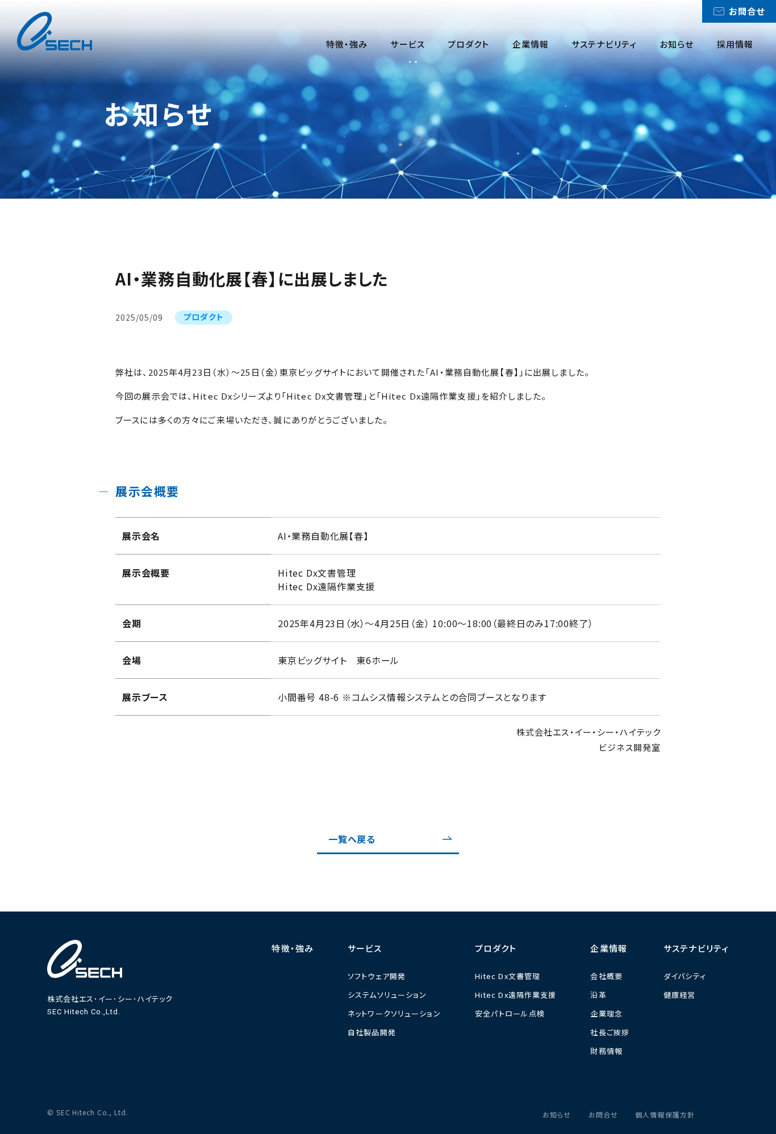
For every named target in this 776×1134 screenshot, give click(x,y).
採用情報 (735, 44)
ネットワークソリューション (394, 1013)
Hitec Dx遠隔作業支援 (516, 994)
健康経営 (680, 994)
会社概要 (606, 976)
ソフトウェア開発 (377, 976)
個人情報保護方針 (665, 1114)
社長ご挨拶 (609, 1032)
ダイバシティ (685, 976)
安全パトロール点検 (510, 1013)
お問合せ (604, 1114)
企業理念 (606, 1013)
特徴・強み (347, 44)
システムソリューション (387, 994)
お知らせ (677, 44)
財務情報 (606, 1050)
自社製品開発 (372, 1032)
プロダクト (469, 44)
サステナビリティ (604, 44)
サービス (407, 44)
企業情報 (530, 44)
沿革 (598, 994)
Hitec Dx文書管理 (508, 976)
